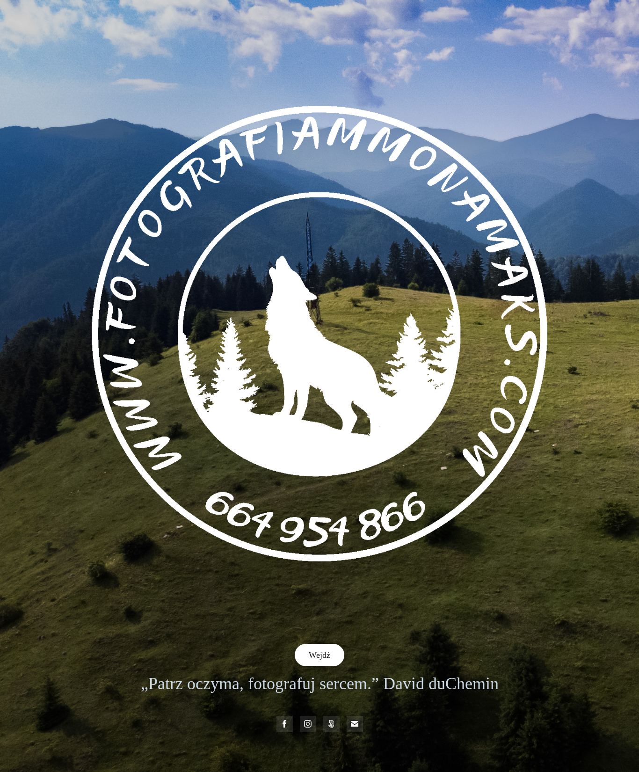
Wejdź (319, 655)
